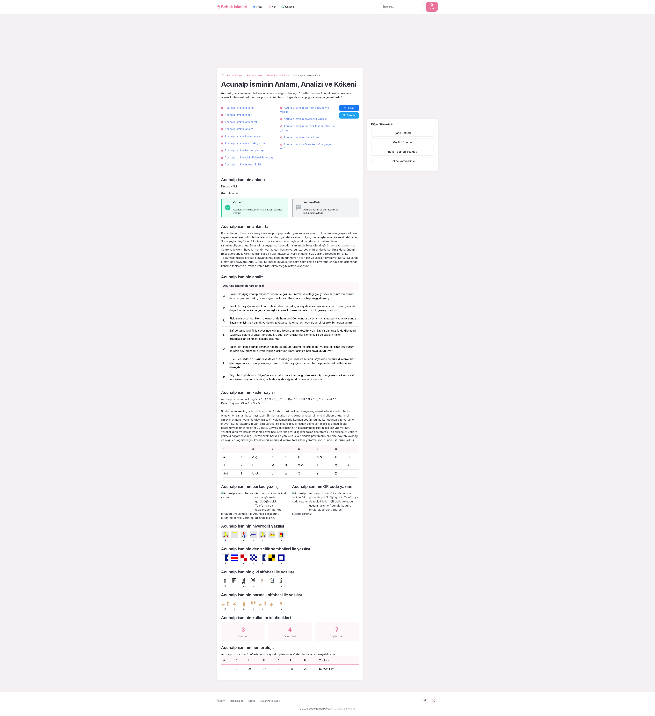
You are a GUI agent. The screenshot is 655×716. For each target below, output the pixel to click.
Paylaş (350, 108)
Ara (432, 9)
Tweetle (350, 115)
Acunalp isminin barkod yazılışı (244, 150)
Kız (273, 7)
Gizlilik (252, 700)
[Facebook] (425, 701)
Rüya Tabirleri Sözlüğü (402, 151)
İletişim (221, 700)
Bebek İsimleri (233, 6)
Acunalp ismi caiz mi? (238, 114)
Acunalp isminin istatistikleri (301, 137)
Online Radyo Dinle (402, 161)
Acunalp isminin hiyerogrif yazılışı (305, 119)
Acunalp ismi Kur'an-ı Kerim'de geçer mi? (306, 146)
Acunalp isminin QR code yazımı (245, 143)
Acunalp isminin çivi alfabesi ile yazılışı (249, 157)
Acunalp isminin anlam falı (241, 122)
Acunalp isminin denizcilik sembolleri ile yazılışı (307, 128)
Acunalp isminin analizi (238, 129)
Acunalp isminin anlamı (239, 107)
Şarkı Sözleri (403, 133)
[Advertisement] (327, 41)
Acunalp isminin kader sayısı (242, 136)
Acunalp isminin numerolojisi (242, 164)
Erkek (259, 7)
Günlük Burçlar (402, 142)
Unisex (289, 7)
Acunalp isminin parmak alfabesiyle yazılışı (304, 109)
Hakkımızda (236, 700)
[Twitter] (434, 701)
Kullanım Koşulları (270, 700)
